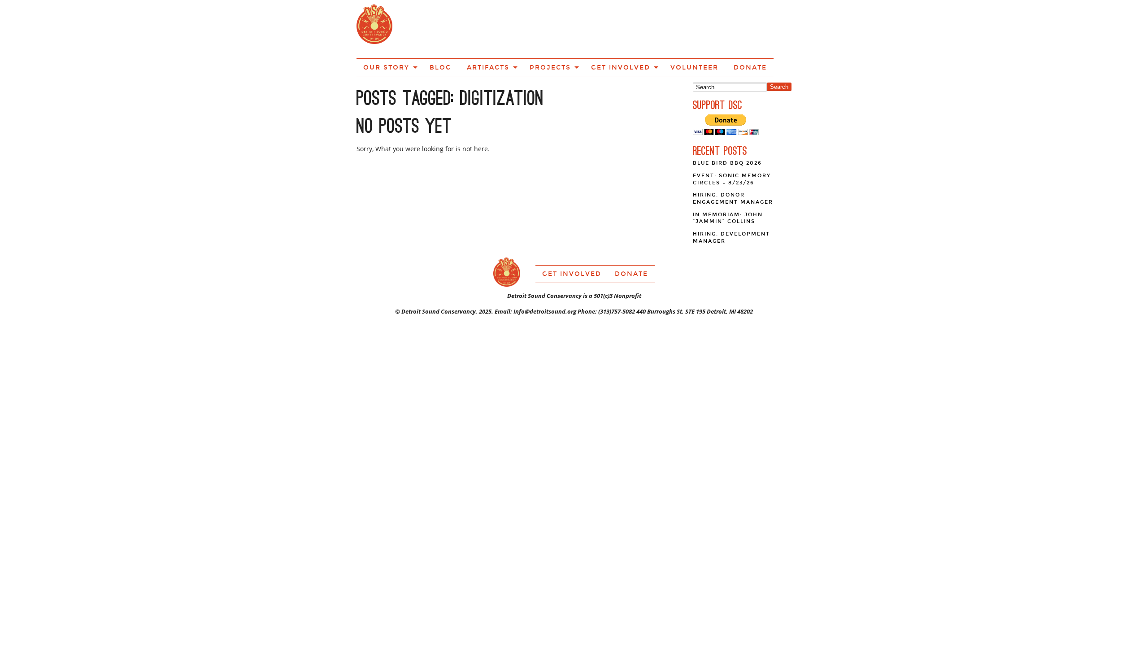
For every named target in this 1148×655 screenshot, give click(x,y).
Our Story (430, 28)
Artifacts (515, 28)
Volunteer (688, 28)
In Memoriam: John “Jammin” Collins (728, 185)
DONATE (734, 28)
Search (779, 54)
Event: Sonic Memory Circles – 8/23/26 (732, 146)
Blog (475, 28)
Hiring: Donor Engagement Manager (733, 166)
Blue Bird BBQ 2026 (727, 131)
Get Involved (626, 28)
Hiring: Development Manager (731, 205)
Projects (567, 28)
